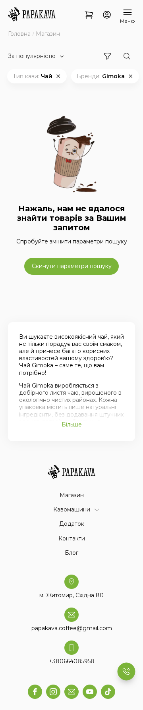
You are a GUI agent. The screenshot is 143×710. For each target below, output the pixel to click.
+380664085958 (72, 661)
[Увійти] (106, 15)
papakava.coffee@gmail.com (71, 628)
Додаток (71, 523)
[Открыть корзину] (89, 15)
